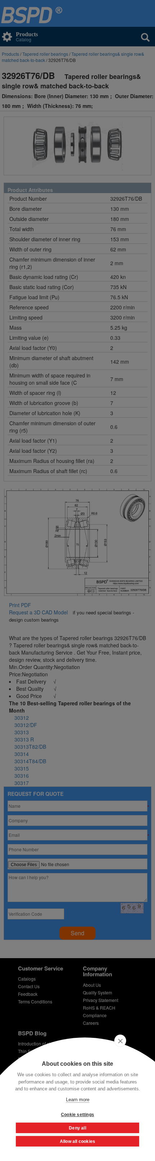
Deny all (77, 1128)
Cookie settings (77, 1114)
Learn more (77, 1099)
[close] (120, 1041)
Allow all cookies (77, 1141)
